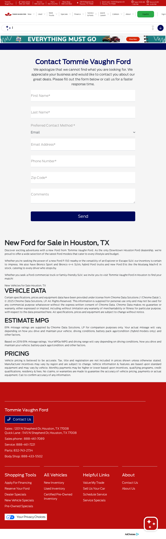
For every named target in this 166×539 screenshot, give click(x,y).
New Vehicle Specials (19, 500)
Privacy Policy (39, 533)
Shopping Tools (20, 475)
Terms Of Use (57, 533)
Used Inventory (54, 488)
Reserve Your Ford (17, 488)
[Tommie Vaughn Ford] (16, 14)
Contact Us (21, 419)
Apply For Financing (18, 482)
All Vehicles (55, 475)
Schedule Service (95, 494)
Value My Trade (93, 482)
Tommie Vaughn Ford (17, 533)
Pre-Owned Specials (19, 506)
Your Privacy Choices (30, 517)
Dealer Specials (15, 494)
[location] (77, 3)
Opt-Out (117, 533)
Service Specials (94, 500)
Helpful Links (96, 475)
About (128, 475)
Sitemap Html (87, 533)
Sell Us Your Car (94, 488)
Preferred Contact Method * (53, 125)
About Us (128, 488)
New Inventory (54, 482)
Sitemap (72, 533)
